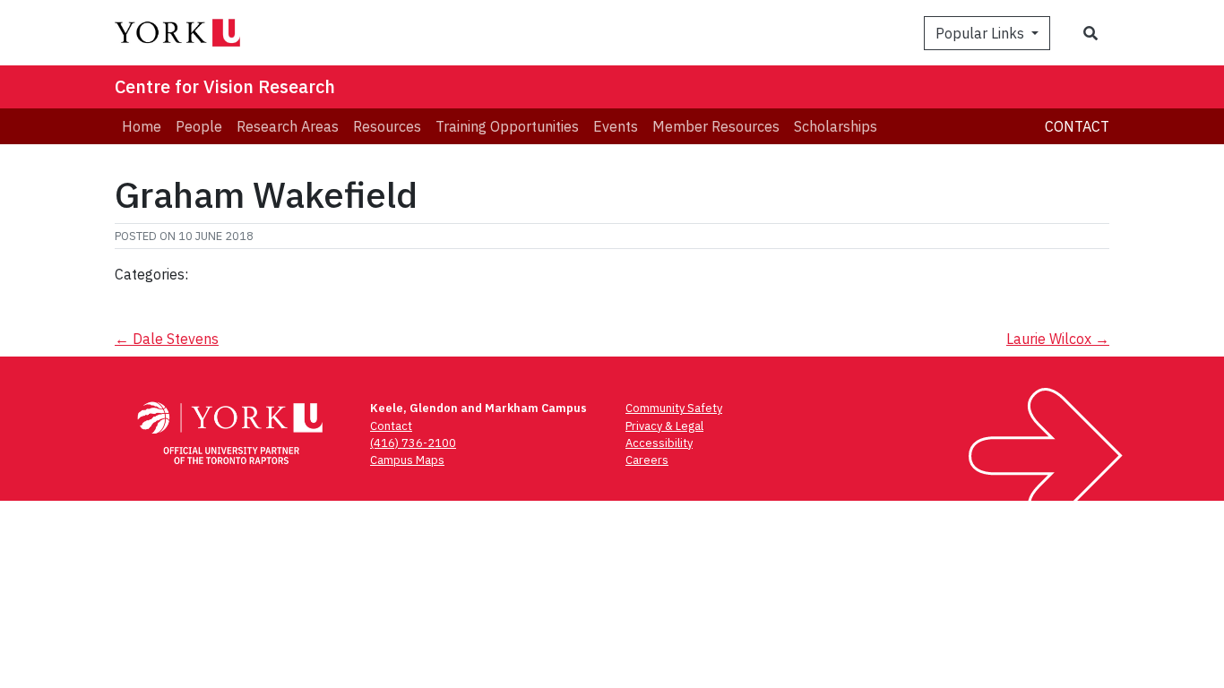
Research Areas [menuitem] (288, 126)
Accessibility (659, 443)
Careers (646, 460)
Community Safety (673, 408)
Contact (1077, 126)
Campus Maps (407, 460)
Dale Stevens (167, 339)
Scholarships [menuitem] (835, 126)
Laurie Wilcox (1057, 339)
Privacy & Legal (664, 426)
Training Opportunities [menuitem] (507, 126)
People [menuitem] (199, 126)
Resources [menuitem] (387, 126)
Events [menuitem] (615, 126)
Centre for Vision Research (225, 86)
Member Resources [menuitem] (716, 126)
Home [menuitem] (141, 126)
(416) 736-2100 (413, 443)
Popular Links (981, 33)
